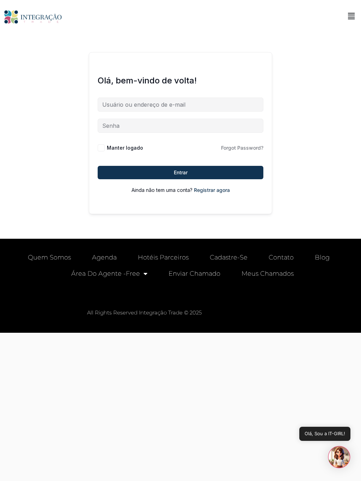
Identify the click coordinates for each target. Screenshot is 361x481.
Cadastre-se (228, 257)
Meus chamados (267, 273)
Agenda (104, 257)
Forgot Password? (242, 148)
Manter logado (125, 148)
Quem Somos (49, 257)
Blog (322, 257)
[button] (351, 16)
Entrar (181, 172)
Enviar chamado (194, 273)
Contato (281, 257)
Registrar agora (212, 190)
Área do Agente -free (105, 273)
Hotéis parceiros (163, 257)
